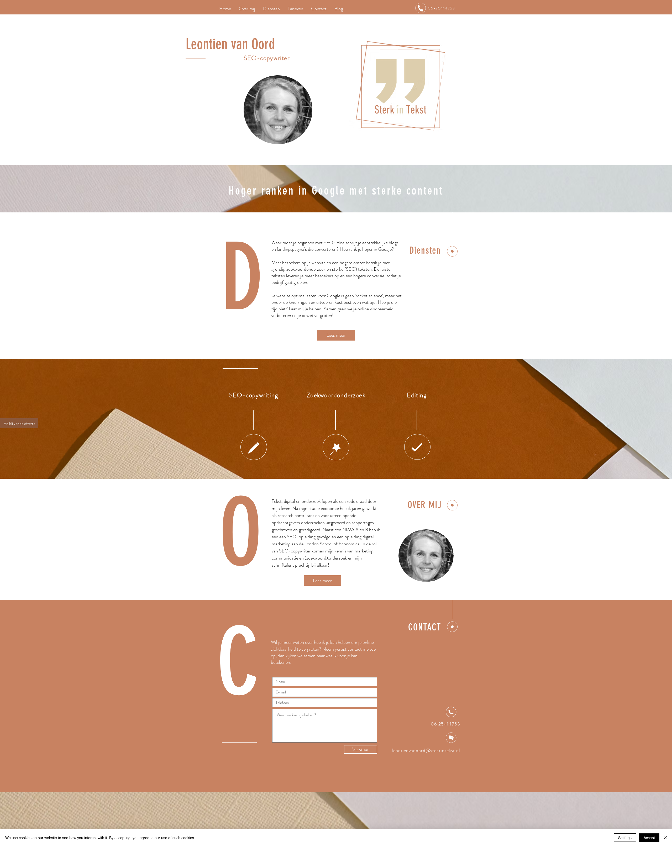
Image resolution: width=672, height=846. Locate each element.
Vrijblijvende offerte (19, 423)
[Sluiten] (666, 837)
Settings (625, 837)
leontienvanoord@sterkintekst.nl (426, 750)
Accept (649, 837)
